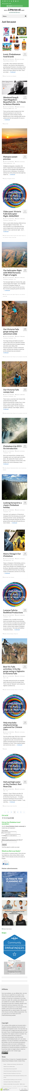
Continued (12, 72)
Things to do (23, 235)
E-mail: (4, 835)
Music (7, 123)
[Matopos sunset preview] (14, 141)
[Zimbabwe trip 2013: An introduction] (14, 430)
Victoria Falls (14, 237)
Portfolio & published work (7, 163)
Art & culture (22, 59)
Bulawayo (5, 178)
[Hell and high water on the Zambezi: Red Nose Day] (14, 766)
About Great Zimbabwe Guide (9, 1061)
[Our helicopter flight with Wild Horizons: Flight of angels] (14, 254)
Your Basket (7, 3)
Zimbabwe (14, 76)
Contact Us (12, 1059)
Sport (9, 577)
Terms (13, 1013)
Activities (5, 235)
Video (4, 560)
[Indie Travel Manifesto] (14, 960)
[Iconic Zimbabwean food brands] (14, 38)
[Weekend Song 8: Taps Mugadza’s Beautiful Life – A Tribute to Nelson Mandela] (14, 87)
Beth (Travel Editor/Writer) (9, 59)
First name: (5, 830)
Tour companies (5, 237)
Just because (22, 106)
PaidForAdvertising (6, 1015)
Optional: (4, 838)
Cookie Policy (21, 1061)
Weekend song (5, 108)
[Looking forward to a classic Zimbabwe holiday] (14, 487)
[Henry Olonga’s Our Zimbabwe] (14, 540)
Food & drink (8, 76)
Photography (9, 178)
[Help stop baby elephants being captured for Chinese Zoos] (14, 706)
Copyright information (21, 1059)
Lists (11, 76)
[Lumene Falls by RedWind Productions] (14, 594)
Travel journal (10, 220)
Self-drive (13, 178)
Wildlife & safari (11, 108)
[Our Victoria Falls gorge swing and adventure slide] (14, 313)
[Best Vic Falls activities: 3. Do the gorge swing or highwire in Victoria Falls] (14, 651)
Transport (10, 237)
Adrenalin (8, 235)
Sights (20, 235)
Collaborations (22, 218)
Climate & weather (13, 235)
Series (18, 235)
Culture (5, 76)
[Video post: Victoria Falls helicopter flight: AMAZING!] (14, 195)
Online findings (5, 733)
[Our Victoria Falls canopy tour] (14, 374)
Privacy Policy (5, 1059)
